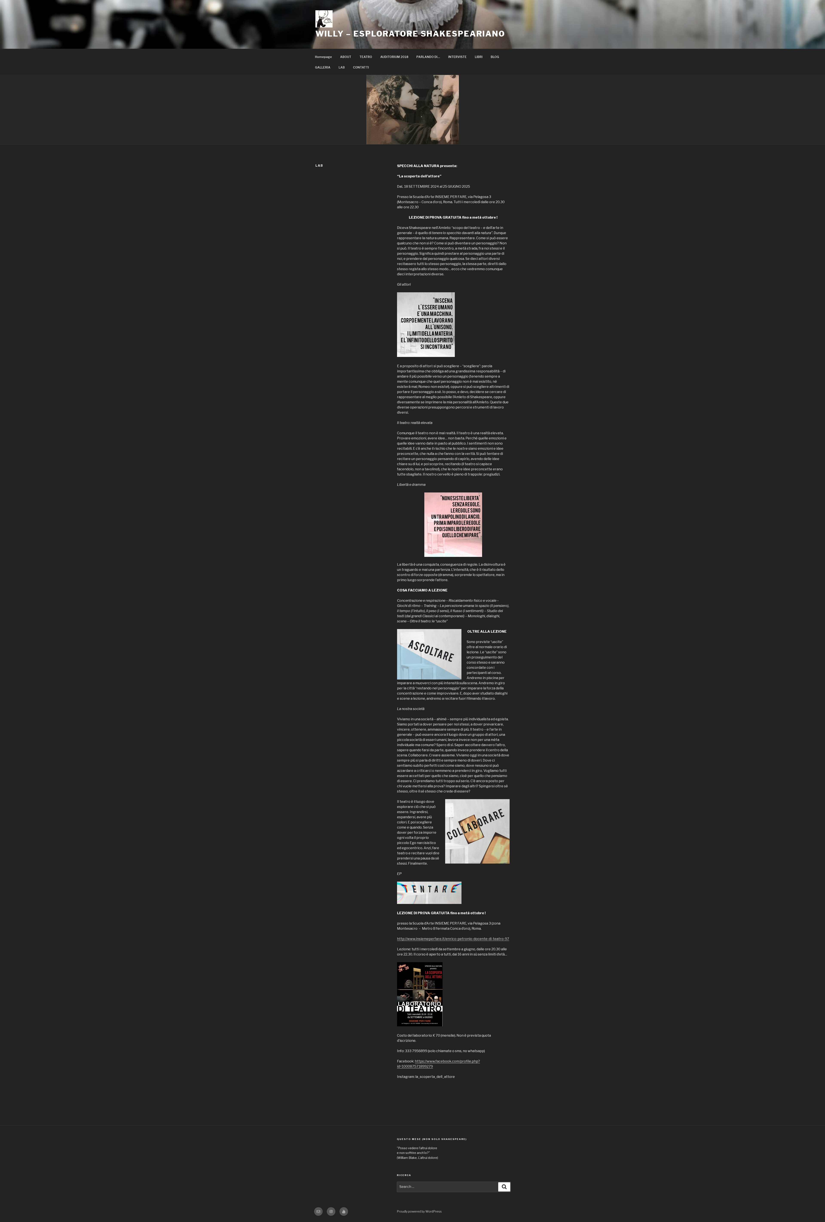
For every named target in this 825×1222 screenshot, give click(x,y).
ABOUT (345, 57)
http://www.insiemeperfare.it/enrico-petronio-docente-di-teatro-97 (453, 939)
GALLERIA (322, 67)
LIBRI (479, 57)
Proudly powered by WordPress (419, 1211)
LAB (342, 67)
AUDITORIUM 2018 (394, 57)
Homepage (323, 57)
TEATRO (365, 57)
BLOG (495, 57)
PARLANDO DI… (428, 57)
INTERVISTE (457, 57)
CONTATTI (361, 67)
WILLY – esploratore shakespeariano (410, 33)
